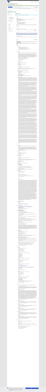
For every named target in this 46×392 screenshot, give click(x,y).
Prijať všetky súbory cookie (28, 388)
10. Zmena (9, 29)
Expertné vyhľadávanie (24, 8)
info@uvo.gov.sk (21, 254)
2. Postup (9, 25)
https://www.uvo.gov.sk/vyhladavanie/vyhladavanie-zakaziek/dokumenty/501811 (25, 206)
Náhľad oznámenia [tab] (9, 13)
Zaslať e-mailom (10, 20)
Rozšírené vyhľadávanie (20, 8)
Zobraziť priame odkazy (11, 18)
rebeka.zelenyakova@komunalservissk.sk (23, 265)
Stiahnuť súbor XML (11, 17)
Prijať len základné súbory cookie (35, 388)
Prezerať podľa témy (28, 8)
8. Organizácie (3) (10, 28)
